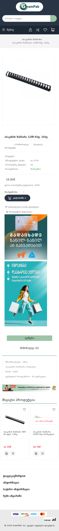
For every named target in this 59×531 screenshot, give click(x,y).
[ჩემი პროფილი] (31, 30)
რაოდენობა (11, 192)
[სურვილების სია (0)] (45, 30)
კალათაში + (19, 198)
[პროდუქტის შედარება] (37, 30)
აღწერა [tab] (29, 338)
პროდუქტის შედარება (20, 212)
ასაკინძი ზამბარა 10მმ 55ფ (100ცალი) (43, 433)
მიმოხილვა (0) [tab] (29, 348)
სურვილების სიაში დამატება (23, 207)
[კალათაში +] (6, 453)
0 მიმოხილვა (21, 144)
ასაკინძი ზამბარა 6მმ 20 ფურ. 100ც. (14, 433)
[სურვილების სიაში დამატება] (24, 409)
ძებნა (53, 18)
